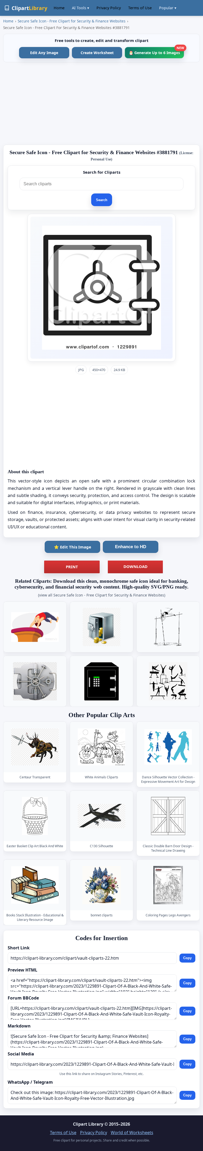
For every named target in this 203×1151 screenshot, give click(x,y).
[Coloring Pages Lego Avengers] (168, 885)
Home (59, 7)
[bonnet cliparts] (101, 885)
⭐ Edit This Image (72, 547)
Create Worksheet (97, 52)
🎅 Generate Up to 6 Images (156, 51)
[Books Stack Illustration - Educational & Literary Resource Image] (35, 885)
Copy (187, 958)
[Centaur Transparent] (35, 747)
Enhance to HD (130, 546)
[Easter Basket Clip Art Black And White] (35, 816)
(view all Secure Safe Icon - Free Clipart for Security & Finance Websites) (101, 595)
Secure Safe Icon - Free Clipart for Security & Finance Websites (72, 20)
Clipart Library (88, 1124)
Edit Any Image (44, 52)
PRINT (72, 566)
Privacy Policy (108, 7)
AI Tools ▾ (80, 7)
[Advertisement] (101, 103)
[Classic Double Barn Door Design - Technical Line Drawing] (168, 816)
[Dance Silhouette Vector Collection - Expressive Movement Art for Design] (168, 747)
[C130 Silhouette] (101, 816)
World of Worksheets (132, 1132)
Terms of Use (140, 7)
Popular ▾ (167, 7)
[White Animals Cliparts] (101, 747)
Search (101, 200)
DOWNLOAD (135, 566)
